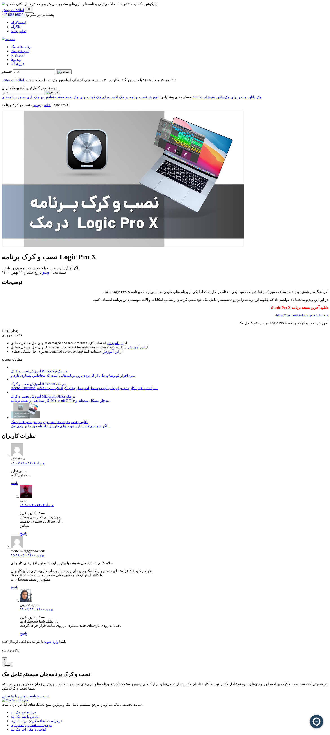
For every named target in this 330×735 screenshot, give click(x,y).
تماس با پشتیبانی (14, 696)
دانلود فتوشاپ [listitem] (213, 97)
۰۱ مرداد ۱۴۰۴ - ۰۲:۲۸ (28, 463)
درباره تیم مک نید (23, 712)
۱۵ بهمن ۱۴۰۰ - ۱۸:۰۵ (27, 555)
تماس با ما (18, 31)
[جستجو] (64, 71)
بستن (7, 664)
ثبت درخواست (38, 696)
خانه (47, 105)
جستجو (7, 72)
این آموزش (115, 343)
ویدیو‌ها (16, 59)
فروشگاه (17, 64)
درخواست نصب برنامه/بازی (31, 725)
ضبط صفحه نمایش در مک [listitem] (53, 97)
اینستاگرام (18, 22)
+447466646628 (13, 15)
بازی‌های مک (20, 51)
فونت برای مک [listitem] (84, 97)
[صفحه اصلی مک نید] (8, 39)
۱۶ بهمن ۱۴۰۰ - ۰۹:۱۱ (36, 609)
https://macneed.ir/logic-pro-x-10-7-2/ (301, 315)
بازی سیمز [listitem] (25, 97)
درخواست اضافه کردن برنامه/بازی (36, 721)
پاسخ (14, 483)
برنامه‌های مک (21, 47)
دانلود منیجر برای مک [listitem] (239, 97)
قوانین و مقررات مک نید (28, 729)
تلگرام (15, 27)
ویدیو (37, 105)
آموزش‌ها (18, 55)
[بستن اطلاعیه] (29, 9)
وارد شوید (51, 642)
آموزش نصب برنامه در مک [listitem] (139, 97)
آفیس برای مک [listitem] (107, 97)
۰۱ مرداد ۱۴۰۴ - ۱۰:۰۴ (37, 505)
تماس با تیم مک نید (24, 716)
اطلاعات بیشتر (13, 10)
